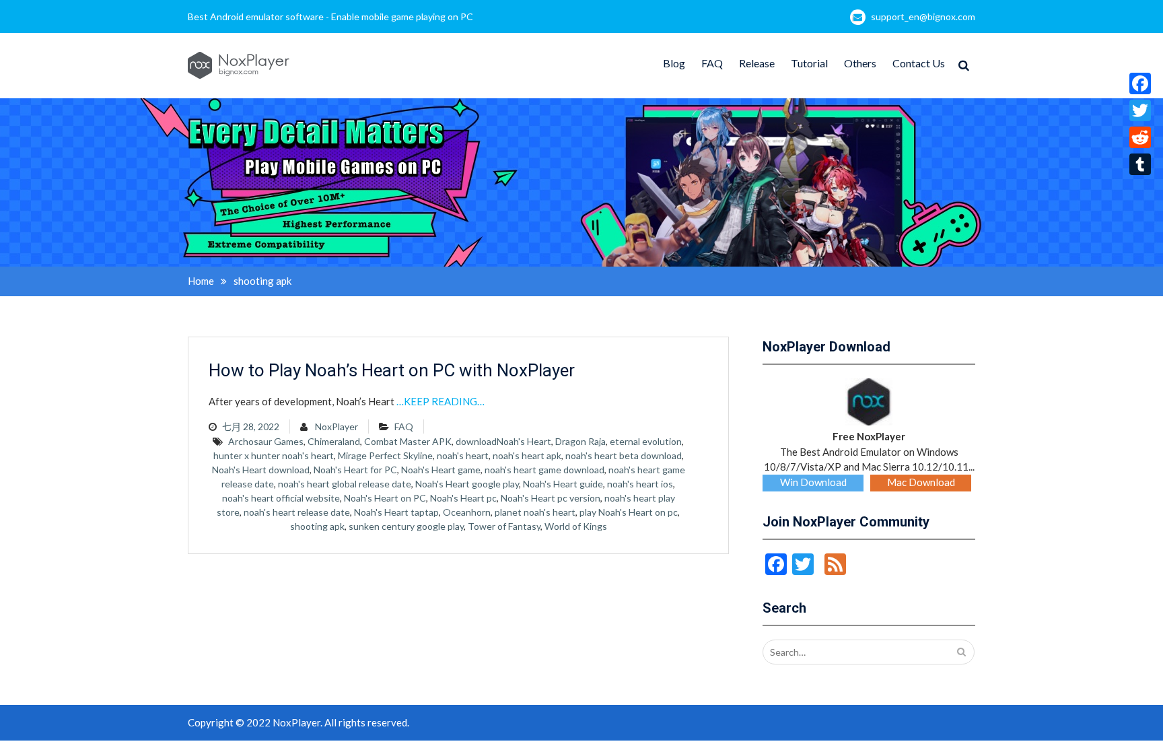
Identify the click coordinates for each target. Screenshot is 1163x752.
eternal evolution (646, 441)
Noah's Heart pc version (550, 498)
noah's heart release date (297, 512)
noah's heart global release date (344, 483)
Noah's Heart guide (563, 483)
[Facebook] (1140, 83)
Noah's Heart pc (463, 498)
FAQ (712, 63)
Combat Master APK (408, 441)
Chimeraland (334, 441)
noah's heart (463, 455)
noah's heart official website (281, 498)
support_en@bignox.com (923, 16)
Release (757, 63)
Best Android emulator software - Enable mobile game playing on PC (330, 16)
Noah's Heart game (441, 469)
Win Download (813, 482)
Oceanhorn (467, 512)
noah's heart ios (640, 483)
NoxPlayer (336, 426)
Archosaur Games (266, 441)
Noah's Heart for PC (355, 469)
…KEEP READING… (440, 401)
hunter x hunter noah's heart (273, 455)
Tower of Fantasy (504, 526)
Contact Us (918, 63)
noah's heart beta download (623, 455)
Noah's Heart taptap (396, 512)
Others (860, 63)
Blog (674, 63)
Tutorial (809, 63)
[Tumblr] (1140, 164)
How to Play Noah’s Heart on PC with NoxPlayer (392, 370)
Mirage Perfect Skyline (385, 455)
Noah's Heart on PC (385, 498)
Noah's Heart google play (467, 483)
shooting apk (317, 526)
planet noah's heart (535, 512)
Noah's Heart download (261, 469)
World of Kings (575, 526)
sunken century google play (406, 526)
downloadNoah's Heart (503, 441)
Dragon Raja (580, 441)
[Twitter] (1140, 110)
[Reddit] (1140, 137)
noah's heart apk (527, 455)
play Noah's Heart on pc (628, 512)
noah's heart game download (544, 469)
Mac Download (921, 482)
